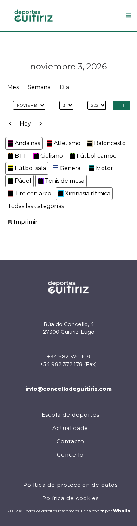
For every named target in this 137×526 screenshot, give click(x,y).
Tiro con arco (33, 193)
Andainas (27, 143)
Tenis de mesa (64, 180)
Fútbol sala (30, 168)
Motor (104, 168)
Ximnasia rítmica (87, 193)
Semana (39, 87)
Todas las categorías (36, 206)
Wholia (121, 510)
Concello (70, 454)
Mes (13, 87)
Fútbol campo (97, 156)
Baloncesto (110, 143)
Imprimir (27, 221)
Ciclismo (51, 156)
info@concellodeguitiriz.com (68, 388)
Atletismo (67, 143)
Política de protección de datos (70, 484)
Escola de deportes (70, 414)
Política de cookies (70, 498)
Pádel (23, 180)
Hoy (25, 123)
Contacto (70, 441)
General (71, 168)
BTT (21, 156)
